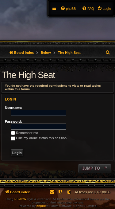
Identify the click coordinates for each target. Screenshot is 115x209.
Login (10, 99)
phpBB (41, 205)
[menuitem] (104, 8)
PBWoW (20, 199)
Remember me (27, 133)
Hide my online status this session (41, 138)
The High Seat (28, 75)
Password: (13, 121)
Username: (13, 107)
